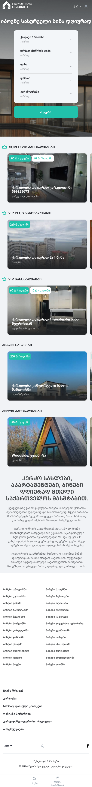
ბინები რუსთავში (57, 596)
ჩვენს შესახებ (13, 690)
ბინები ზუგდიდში (57, 650)
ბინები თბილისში (15, 589)
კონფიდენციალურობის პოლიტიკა (27, 721)
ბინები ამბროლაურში (60, 657)
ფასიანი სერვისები (17, 713)
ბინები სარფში (56, 637)
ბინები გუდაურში (57, 609)
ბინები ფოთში (12, 657)
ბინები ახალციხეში (16, 650)
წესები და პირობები (46, 761)
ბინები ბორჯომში (14, 623)
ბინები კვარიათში (58, 630)
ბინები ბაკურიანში (15, 609)
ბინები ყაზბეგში (57, 616)
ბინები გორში (12, 603)
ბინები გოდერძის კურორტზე (64, 623)
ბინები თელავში (57, 603)
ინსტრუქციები (13, 729)
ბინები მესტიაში (14, 616)
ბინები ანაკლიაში (58, 644)
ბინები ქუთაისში (14, 596)
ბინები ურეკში (12, 644)
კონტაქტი (10, 698)
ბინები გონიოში (13, 637)
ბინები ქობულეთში (15, 630)
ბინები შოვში (12, 664)
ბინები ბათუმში (56, 589)
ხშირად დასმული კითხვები (22, 706)
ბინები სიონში (55, 664)
